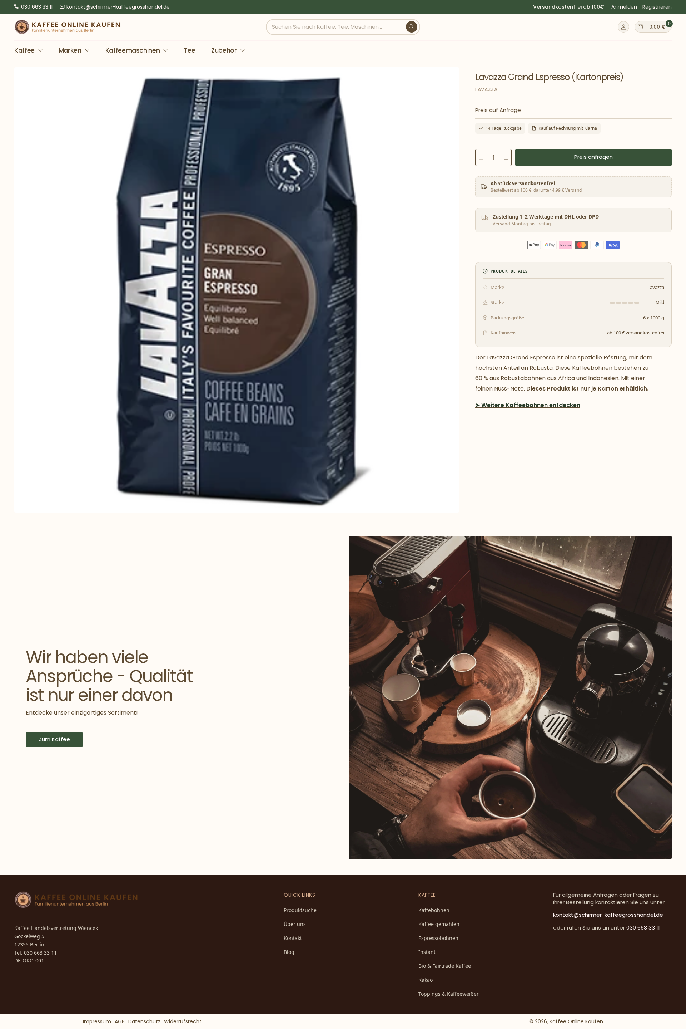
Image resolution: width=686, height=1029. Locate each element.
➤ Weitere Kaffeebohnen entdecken (527, 405)
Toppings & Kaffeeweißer (448, 993)
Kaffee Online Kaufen (576, 1021)
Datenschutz (144, 1021)
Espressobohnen (438, 938)
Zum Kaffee (54, 739)
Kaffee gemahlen (438, 924)
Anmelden (624, 7)
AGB (120, 1021)
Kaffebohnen (433, 910)
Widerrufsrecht (183, 1021)
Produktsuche (300, 910)
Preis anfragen (593, 157)
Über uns (295, 924)
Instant (427, 952)
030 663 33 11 (37, 7)
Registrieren (657, 7)
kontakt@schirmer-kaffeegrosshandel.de (118, 7)
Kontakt (293, 938)
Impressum (97, 1021)
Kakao (425, 979)
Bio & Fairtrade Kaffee (444, 965)
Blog (289, 952)
